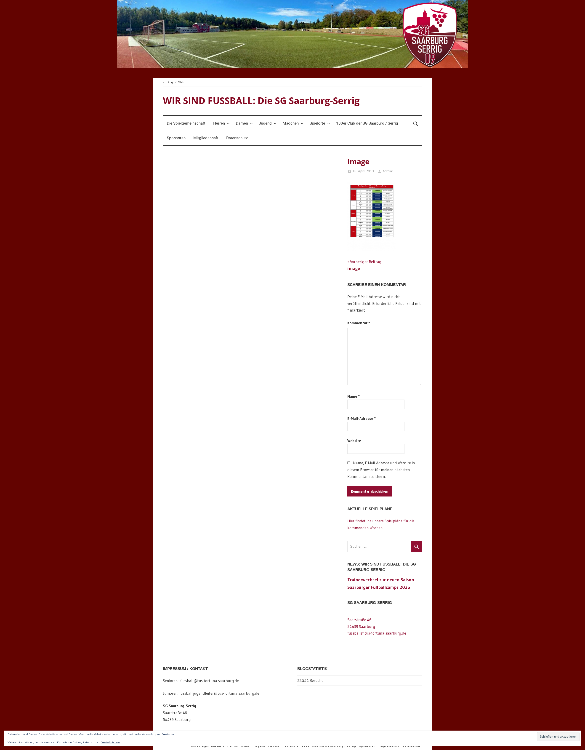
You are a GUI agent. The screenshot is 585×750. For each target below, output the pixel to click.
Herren (219, 123)
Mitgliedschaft (205, 138)
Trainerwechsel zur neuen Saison (380, 579)
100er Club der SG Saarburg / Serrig (367, 123)
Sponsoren (176, 138)
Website (354, 440)
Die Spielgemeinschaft (186, 123)
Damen (242, 123)
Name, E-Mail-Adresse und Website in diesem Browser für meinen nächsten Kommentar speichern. (381, 469)
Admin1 (388, 171)
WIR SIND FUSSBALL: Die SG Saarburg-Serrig (261, 100)
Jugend (265, 123)
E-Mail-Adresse (361, 418)
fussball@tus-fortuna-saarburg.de (376, 633)
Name (353, 396)
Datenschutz (237, 138)
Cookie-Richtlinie (110, 742)
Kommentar (358, 322)
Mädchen (291, 123)
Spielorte (317, 123)
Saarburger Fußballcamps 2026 (378, 587)
